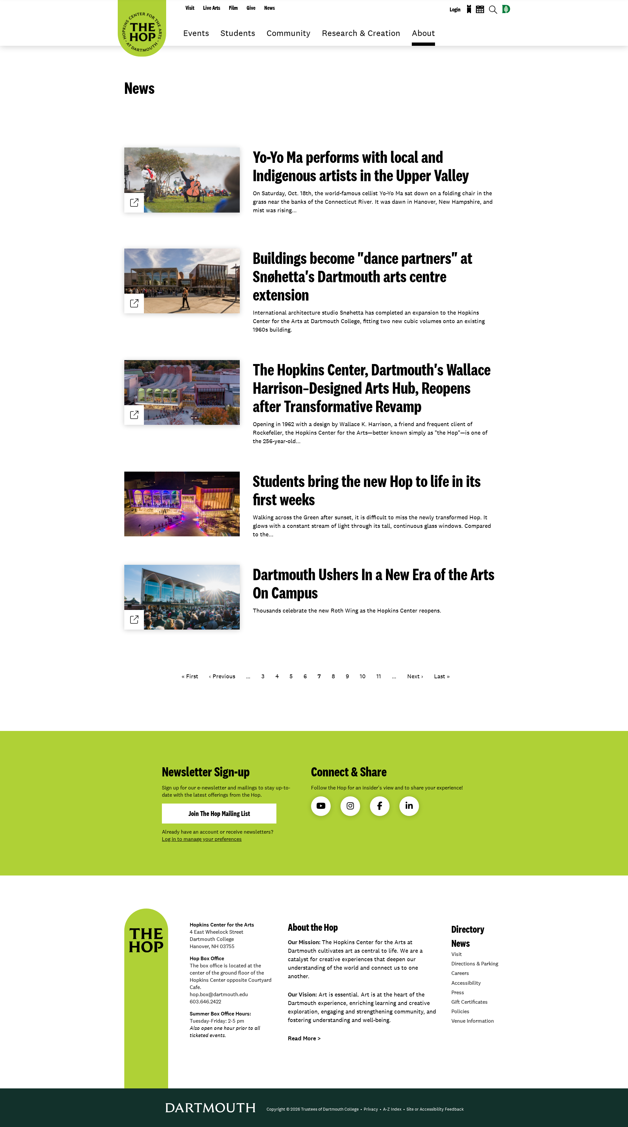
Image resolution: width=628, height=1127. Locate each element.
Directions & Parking (474, 963)
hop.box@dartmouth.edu (219, 994)
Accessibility (466, 983)
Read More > (304, 1038)
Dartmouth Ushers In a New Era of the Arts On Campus (374, 583)
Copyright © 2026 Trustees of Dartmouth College (313, 1109)
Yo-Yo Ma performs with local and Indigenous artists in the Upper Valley (361, 166)
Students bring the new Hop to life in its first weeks (367, 490)
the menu (188, 42)
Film (233, 8)
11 (378, 676)
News (269, 8)
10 (363, 676)
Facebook (380, 806)
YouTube (321, 806)
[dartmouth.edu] (506, 9)
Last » (442, 676)
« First (190, 676)
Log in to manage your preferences (202, 839)
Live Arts (211, 8)
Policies (460, 1011)
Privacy (371, 1109)
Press (457, 992)
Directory (467, 929)
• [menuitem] (361, 1109)
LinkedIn (409, 806)
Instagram (350, 806)
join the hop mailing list (219, 813)
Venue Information (472, 1020)
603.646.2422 (205, 1001)
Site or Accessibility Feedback (435, 1109)
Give (251, 8)
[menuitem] (313, 1109)
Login (455, 9)
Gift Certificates (469, 1001)
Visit (189, 8)
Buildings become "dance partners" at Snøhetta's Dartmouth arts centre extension (362, 276)
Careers (460, 973)
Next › (415, 676)
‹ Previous (222, 676)
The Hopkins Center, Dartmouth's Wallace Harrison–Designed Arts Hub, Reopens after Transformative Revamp (372, 387)
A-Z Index (392, 1109)
